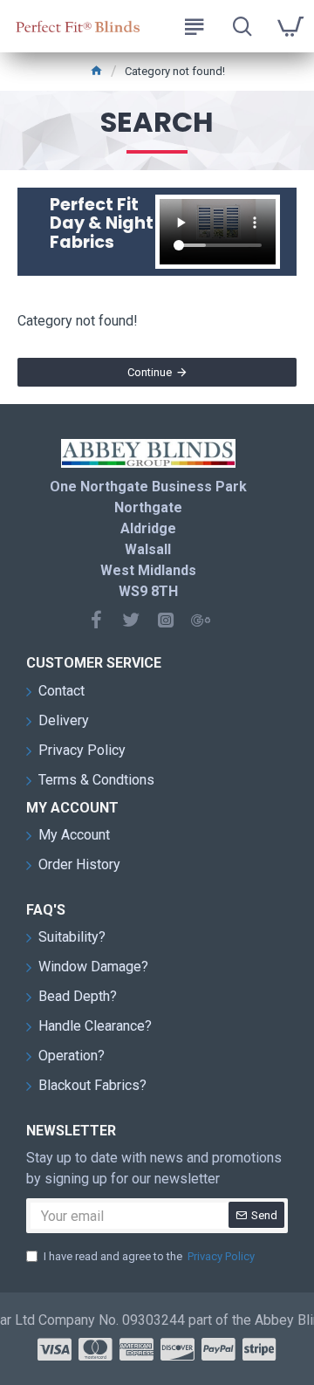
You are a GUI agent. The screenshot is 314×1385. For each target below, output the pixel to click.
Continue (149, 372)
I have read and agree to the (149, 1256)
